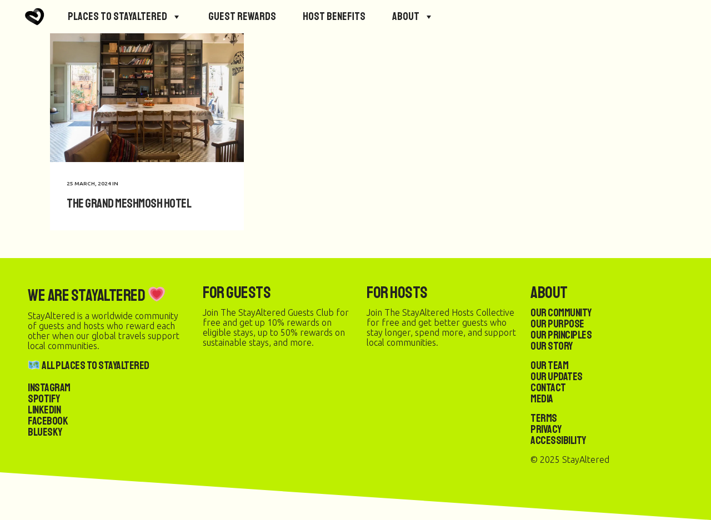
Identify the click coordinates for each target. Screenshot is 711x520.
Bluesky (45, 432)
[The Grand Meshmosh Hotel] (147, 97)
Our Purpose (557, 324)
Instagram (49, 388)
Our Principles (561, 335)
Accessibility (558, 440)
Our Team (549, 365)
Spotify (44, 399)
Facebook (48, 421)
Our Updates (556, 376)
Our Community (561, 313)
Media (541, 399)
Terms (543, 418)
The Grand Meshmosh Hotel (129, 203)
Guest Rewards (242, 16)
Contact (548, 388)
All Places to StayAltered (95, 365)
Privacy (546, 429)
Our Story (551, 346)
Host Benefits (334, 16)
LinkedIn (44, 410)
